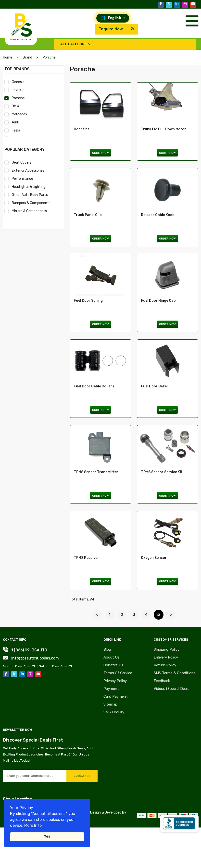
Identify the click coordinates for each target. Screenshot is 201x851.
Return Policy (165, 665)
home (7, 57)
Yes (47, 836)
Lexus (16, 90)
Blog (107, 649)
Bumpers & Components (31, 203)
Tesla (16, 130)
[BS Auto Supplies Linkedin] (22, 674)
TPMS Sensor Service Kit (162, 472)
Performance (22, 179)
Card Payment (115, 696)
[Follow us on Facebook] (161, 5)
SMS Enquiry (113, 712)
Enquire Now (111, 29)
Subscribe (82, 776)
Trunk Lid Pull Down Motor (163, 129)
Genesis (18, 82)
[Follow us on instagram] (185, 5)
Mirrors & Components (29, 211)
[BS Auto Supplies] (21, 26)
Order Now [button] (100, 153)
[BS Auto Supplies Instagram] (30, 674)
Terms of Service (117, 673)
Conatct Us (113, 665)
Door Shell (82, 129)
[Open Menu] (190, 18)
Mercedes (19, 114)
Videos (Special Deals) (172, 688)
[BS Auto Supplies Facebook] (6, 674)
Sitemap (110, 704)
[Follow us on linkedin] (177, 5)
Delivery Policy (166, 657)
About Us (111, 657)
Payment (111, 688)
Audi (15, 122)
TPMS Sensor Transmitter (96, 472)
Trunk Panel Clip (88, 215)
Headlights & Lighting (28, 187)
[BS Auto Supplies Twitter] (14, 674)
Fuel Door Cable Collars (94, 386)
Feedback (162, 681)
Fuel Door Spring (88, 301)
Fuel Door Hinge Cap (158, 301)
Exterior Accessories (28, 170)
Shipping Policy (166, 649)
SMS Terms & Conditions (175, 673)
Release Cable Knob (158, 215)
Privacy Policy (115, 681)
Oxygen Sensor (154, 558)
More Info (33, 825)
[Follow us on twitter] (169, 5)
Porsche (18, 98)
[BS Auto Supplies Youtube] (38, 674)
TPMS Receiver (86, 558)
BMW (15, 106)
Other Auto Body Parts (30, 195)
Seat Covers (21, 162)
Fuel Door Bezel (154, 386)
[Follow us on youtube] (193, 5)
